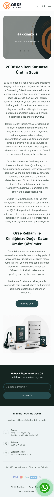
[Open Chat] (45, 488)
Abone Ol (27, 395)
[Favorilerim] (38, 6)
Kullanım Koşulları (27, 491)
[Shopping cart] (43, 6)
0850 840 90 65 (18, 445)
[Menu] (49, 5)
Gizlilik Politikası (18, 487)
